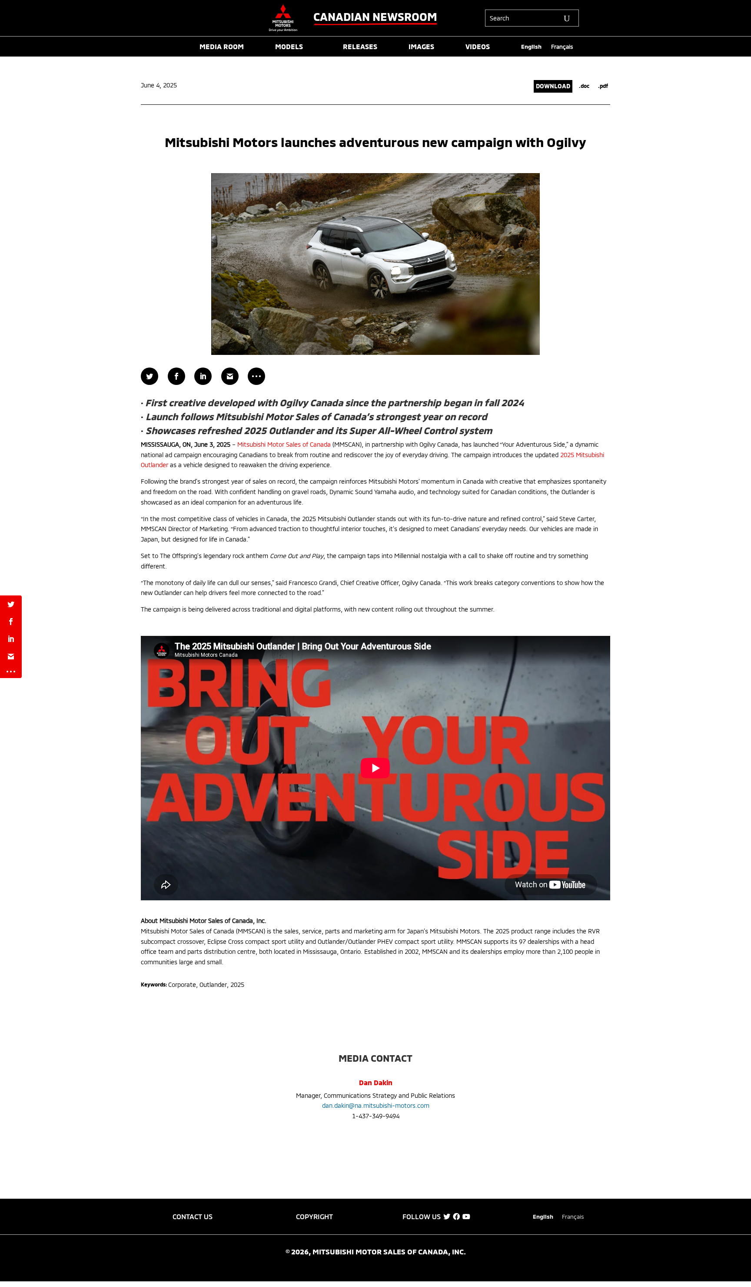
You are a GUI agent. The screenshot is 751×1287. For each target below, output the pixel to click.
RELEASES (360, 46)
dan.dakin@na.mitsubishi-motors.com (375, 1105)
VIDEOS (477, 46)
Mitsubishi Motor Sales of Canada (284, 444)
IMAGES (421, 46)
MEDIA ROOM (221, 46)
